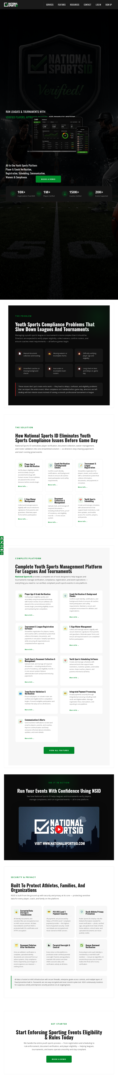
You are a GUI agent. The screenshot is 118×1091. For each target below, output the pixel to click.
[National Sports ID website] (11, 5)
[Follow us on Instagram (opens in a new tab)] (1, 553)
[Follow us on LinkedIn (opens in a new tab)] (1, 545)
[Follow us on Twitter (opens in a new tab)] (1, 542)
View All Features (59, 750)
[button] (50, 5)
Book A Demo (48, 179)
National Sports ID (23, 576)
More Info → (23, 486)
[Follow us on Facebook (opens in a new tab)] (1, 538)
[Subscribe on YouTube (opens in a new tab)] (1, 549)
